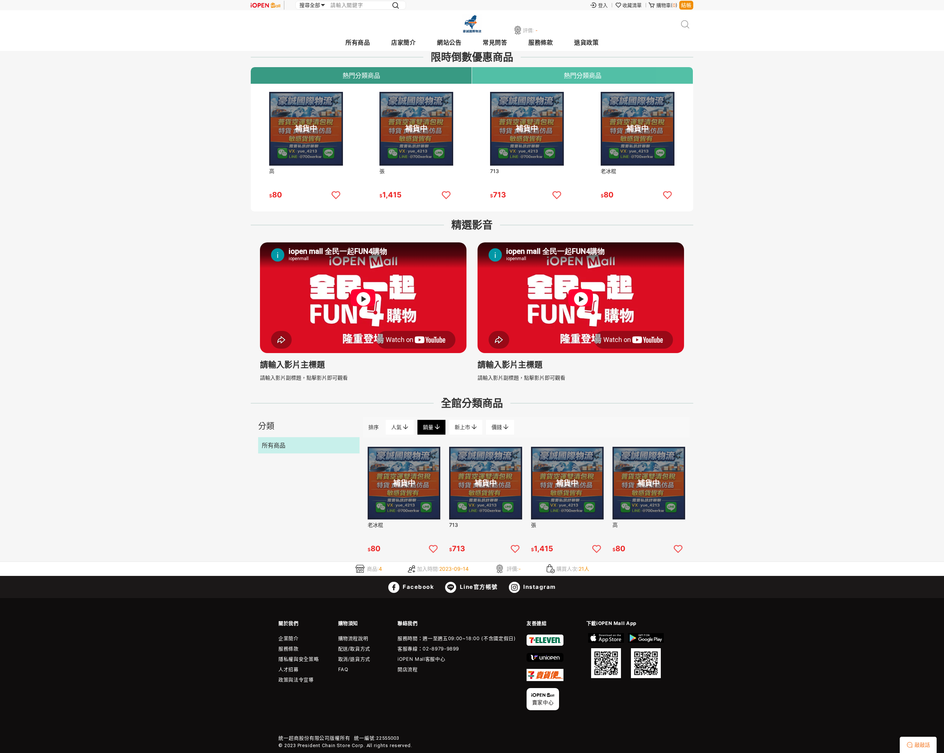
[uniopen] (545, 660)
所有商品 (358, 42)
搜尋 (685, 24)
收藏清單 (632, 5)
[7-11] (545, 644)
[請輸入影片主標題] (363, 351)
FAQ (343, 669)
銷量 (429, 427)
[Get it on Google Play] (646, 655)
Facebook (417, 586)
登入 (603, 5)
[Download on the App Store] (606, 655)
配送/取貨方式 (354, 649)
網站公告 (449, 42)
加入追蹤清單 (336, 195)
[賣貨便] (545, 679)
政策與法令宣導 (296, 680)
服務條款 (540, 42)
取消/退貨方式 (354, 659)
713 (494, 171)
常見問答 (495, 42)
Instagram (539, 586)
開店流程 (408, 669)
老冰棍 (608, 171)
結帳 (686, 5)
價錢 (497, 427)
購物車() (666, 5)
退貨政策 (586, 42)
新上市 (463, 427)
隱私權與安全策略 (298, 659)
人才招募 (288, 669)
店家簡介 (403, 42)
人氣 (397, 427)
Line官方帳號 (478, 586)
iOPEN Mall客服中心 (421, 659)
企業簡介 (288, 638)
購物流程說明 (353, 638)
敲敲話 (922, 745)
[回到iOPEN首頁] (265, 5)
